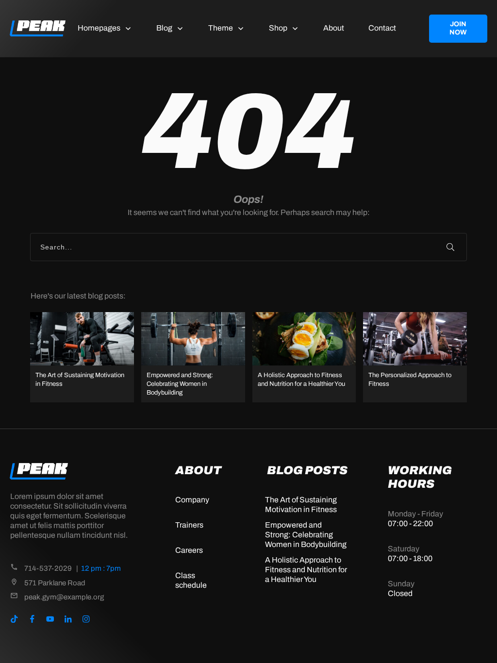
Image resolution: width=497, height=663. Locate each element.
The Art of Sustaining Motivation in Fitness (82, 357)
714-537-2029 (48, 568)
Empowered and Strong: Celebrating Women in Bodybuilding (193, 357)
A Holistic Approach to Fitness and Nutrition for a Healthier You (304, 357)
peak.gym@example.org (64, 597)
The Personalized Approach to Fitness (415, 357)
